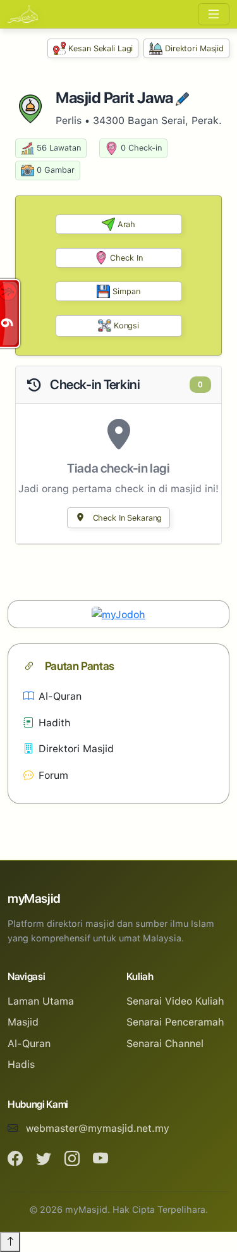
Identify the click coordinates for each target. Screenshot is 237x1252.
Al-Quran (60, 696)
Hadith (55, 723)
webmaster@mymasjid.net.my (97, 1128)
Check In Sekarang (126, 518)
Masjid (23, 1022)
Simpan (126, 291)
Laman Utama (41, 1001)
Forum (53, 775)
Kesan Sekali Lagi (100, 48)
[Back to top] (10, 1242)
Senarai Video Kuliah (175, 1001)
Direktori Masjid (194, 48)
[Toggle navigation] (213, 14)
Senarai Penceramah (175, 1022)
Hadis (21, 1064)
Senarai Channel (165, 1044)
